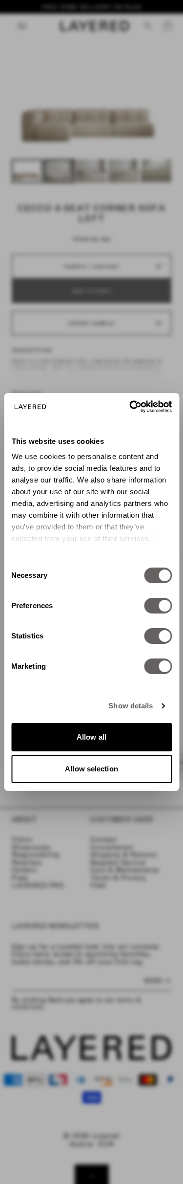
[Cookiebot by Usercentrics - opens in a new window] (130, 406)
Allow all (91, 737)
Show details (130, 706)
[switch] (158, 606)
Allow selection (91, 769)
